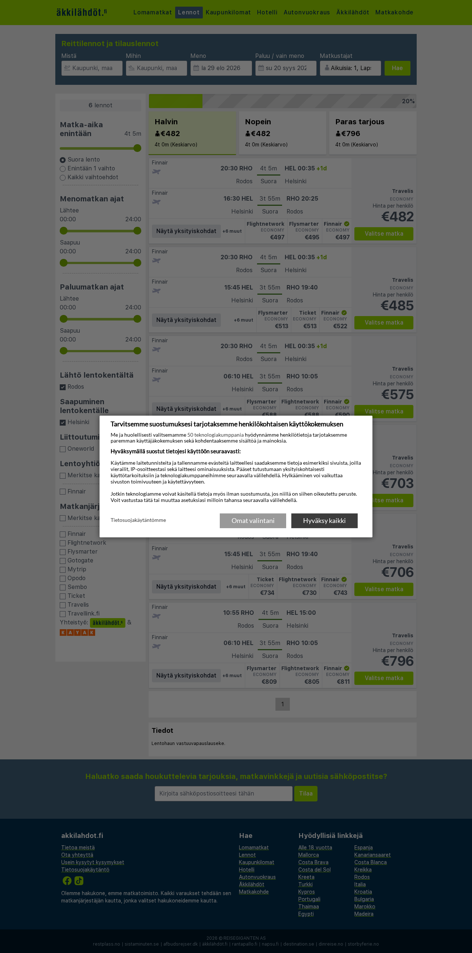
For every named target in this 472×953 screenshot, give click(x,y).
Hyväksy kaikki (324, 520)
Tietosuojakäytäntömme (138, 520)
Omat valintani (253, 520)
